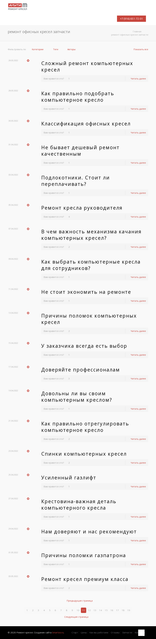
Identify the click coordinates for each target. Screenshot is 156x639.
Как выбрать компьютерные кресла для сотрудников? (91, 264)
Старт (75, 632)
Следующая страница (76, 616)
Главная (137, 31)
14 (100, 610)
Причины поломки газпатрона (83, 555)
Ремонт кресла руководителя (81, 207)
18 (123, 610)
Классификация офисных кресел (86, 123)
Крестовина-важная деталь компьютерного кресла (78, 504)
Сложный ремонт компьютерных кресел (87, 66)
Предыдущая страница (80, 600)
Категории (37, 49)
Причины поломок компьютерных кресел (89, 318)
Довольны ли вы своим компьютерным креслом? (76, 396)
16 (111, 610)
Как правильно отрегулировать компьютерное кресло (85, 426)
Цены (84, 632)
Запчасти (127, 632)
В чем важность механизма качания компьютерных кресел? (91, 234)
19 (128, 610)
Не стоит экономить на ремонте (86, 292)
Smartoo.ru (58, 632)
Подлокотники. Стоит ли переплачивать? (75, 180)
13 (95, 610)
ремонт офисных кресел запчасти (129, 34)
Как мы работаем (98, 632)
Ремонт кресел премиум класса (84, 579)
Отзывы (115, 632)
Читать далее (138, 78)
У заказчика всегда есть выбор (84, 346)
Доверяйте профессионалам (80, 369)
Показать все (140, 49)
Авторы (71, 49)
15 (106, 610)
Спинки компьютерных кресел (84, 453)
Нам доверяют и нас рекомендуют (89, 531)
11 (83, 610)
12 (89, 610)
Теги (55, 49)
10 (78, 610)
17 (117, 610)
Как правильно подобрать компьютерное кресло (77, 96)
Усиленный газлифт (68, 477)
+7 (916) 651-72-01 (131, 18)
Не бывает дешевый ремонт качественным (80, 150)
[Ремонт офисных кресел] (18, 6)
